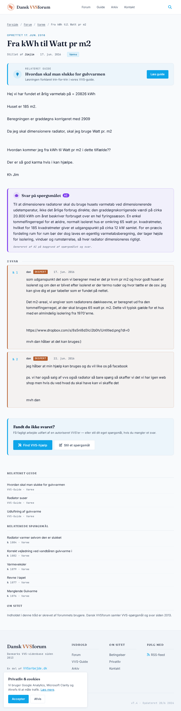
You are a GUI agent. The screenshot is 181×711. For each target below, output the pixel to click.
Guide (101, 7)
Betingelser (117, 655)
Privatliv (115, 661)
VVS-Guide (80, 661)
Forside (12, 24)
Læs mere (47, 689)
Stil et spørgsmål (77, 445)
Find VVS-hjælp (35, 445)
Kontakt (129, 7)
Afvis (37, 699)
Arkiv (114, 7)
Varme (41, 24)
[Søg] (170, 7)
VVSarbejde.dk (35, 668)
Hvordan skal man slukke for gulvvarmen (65, 74)
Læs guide (158, 74)
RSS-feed (158, 655)
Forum (86, 7)
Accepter (18, 699)
